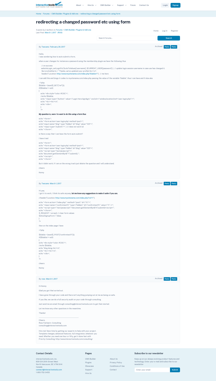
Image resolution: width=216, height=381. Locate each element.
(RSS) (60, 33)
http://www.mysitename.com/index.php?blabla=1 (77, 74)
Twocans (45, 47)
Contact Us (144, 5)
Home (38, 14)
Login (165, 5)
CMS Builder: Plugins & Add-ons (65, 14)
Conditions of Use (117, 366)
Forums (46, 14)
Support (120, 5)
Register (174, 31)
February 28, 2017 (57, 47)
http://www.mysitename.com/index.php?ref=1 (74, 198)
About (78, 5)
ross (43, 279)
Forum (133, 5)
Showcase (89, 366)
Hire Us (91, 5)
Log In (164, 31)
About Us (114, 359)
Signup (175, 5)
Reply (167, 47)
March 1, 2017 (50, 33)
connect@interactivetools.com (49, 370)
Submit (175, 370)
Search (169, 38)
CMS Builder (105, 5)
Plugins (88, 362)
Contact (113, 370)
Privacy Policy (116, 362)
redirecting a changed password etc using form (100, 14)
